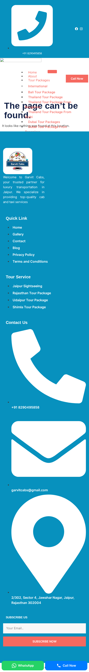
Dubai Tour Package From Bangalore (46, 129)
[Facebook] (76, 28)
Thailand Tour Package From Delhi (48, 114)
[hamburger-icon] (52, 71)
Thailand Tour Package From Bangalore (48, 104)
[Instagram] (81, 28)
